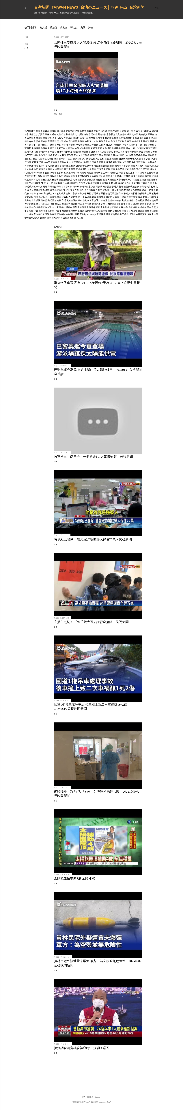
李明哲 (86, 155)
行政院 (123, 197)
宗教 (147, 169)
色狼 (41, 155)
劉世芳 (117, 151)
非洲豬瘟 (99, 134)
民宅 (113, 141)
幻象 (27, 183)
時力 (68, 197)
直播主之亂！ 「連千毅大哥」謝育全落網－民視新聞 (91, 622)
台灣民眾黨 (111, 204)
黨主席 (58, 162)
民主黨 (80, 217)
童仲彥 (70, 155)
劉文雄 (83, 193)
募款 (155, 138)
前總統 (138, 190)
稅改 (56, 172)
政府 (113, 155)
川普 (145, 144)
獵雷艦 (147, 179)
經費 (107, 158)
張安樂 (148, 176)
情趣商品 (154, 200)
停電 (108, 176)
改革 (105, 190)
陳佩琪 (124, 179)
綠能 (107, 165)
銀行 (61, 176)
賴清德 (53, 27)
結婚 (31, 169)
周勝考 (129, 158)
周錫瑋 (146, 141)
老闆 (31, 197)
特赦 (137, 138)
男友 (64, 162)
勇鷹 (108, 214)
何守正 (76, 186)
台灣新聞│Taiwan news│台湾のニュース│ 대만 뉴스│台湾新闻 (89, 7)
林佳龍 (48, 144)
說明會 (102, 176)
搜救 (129, 151)
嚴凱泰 (34, 134)
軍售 (102, 148)
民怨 (96, 144)
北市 (141, 151)
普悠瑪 (155, 131)
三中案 (39, 186)
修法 (36, 165)
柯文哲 (43, 27)
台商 (73, 162)
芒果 (128, 144)
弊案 (136, 155)
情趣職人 (93, 190)
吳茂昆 (69, 138)
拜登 (60, 217)
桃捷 (50, 193)
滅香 (152, 169)
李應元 (104, 200)
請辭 (111, 186)
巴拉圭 (71, 190)
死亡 (96, 155)
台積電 (62, 165)
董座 (68, 165)
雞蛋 (50, 138)
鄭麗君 (154, 179)
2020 (110, 144)
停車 (73, 169)
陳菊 (87, 141)
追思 (103, 169)
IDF (31, 158)
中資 (36, 210)
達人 (128, 193)
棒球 (121, 190)
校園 (45, 138)
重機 (111, 158)
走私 (96, 141)
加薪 (52, 176)
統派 (56, 158)
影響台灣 (133, 169)
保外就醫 (144, 138)
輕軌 (61, 169)
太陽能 (101, 165)
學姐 (98, 207)
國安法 (99, 186)
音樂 (68, 193)
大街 (128, 165)
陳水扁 (131, 138)
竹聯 (61, 179)
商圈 (147, 165)
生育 (70, 158)
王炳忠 (87, 186)
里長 (64, 144)
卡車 (85, 197)
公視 (134, 141)
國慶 (42, 179)
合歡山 (60, 186)
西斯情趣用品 (91, 165)
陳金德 (100, 183)
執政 (148, 158)
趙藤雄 (105, 151)
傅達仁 (121, 183)
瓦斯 (156, 165)
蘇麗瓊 (32, 186)
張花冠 (149, 148)
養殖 (146, 172)
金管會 (152, 172)
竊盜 (112, 165)
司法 (135, 197)
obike (41, 193)
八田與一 (45, 197)
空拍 (119, 200)
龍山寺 (30, 172)
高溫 (103, 162)
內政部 (141, 169)
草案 (94, 169)
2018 (77, 190)
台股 (57, 165)
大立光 (28, 204)
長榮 (75, 207)
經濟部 (118, 193)
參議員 (108, 148)
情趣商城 (77, 158)
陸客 (138, 183)
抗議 (52, 210)
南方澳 (42, 210)
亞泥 (154, 155)
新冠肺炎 (58, 214)
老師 (55, 155)
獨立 (154, 144)
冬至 (128, 210)
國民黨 (151, 134)
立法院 (129, 197)
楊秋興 (71, 210)
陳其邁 (107, 183)
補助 (97, 158)
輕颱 (96, 172)
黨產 (33, 138)
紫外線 (109, 162)
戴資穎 (71, 172)
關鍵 (75, 200)
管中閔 (103, 138)
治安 (150, 151)
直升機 (124, 151)
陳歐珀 (65, 204)
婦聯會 (83, 169)
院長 (117, 197)
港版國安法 (141, 214)
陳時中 (66, 214)
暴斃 (82, 131)
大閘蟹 (110, 179)
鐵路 (75, 204)
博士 (86, 207)
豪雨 (129, 141)
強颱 (142, 172)
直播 (146, 204)
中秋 (41, 151)
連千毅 (152, 204)
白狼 (137, 176)
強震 (126, 186)
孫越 (82, 138)
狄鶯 (121, 207)
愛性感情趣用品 (32, 217)
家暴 (76, 155)
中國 (124, 144)
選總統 (136, 204)
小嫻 (70, 186)
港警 (126, 204)
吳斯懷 (134, 210)
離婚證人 (93, 210)
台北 (149, 190)
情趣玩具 (115, 134)
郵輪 (82, 165)
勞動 (110, 210)
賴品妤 (34, 207)
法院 (36, 151)
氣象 (115, 162)
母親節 (51, 148)
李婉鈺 (69, 200)
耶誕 (27, 186)
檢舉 (123, 193)
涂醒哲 (142, 148)
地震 (116, 186)
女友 (69, 162)
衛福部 (91, 158)
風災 (92, 155)
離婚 (82, 186)
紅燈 (154, 176)
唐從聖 (99, 179)
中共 (57, 210)
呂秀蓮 (41, 207)
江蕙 (73, 193)
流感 (101, 155)
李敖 (98, 138)
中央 (153, 158)
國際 (33, 204)
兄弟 (83, 183)
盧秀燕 (103, 207)
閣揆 (66, 172)
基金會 (28, 141)
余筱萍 (110, 207)
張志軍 (135, 158)
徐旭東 (45, 158)
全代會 (113, 176)
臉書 (27, 158)
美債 (42, 131)
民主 (149, 207)
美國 (38, 200)
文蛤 (68, 131)
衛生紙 (131, 186)
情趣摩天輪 (59, 148)
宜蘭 (52, 204)
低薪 (154, 193)
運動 (70, 204)
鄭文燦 (83, 144)
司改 (31, 151)
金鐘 (105, 179)
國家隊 (54, 217)
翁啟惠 (92, 151)
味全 (130, 204)
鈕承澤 (28, 134)
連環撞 (74, 197)
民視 (89, 193)
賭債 (41, 169)
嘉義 (94, 197)
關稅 (38, 131)
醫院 (100, 210)
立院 (29, 162)
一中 (126, 155)
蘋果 (119, 162)
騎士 (80, 197)
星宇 (85, 204)
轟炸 (91, 131)
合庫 (150, 183)
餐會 (151, 138)
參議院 (43, 217)
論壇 (31, 210)
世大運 (115, 190)
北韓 (55, 183)
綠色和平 (81, 148)
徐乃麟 (92, 179)
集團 (110, 131)
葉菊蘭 (28, 148)
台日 (33, 200)
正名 (132, 172)
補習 (64, 155)
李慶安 (53, 151)
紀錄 (144, 207)
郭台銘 (74, 27)
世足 (119, 131)
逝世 (108, 169)
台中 (33, 144)
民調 (105, 144)
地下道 (67, 169)
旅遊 (54, 200)
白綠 (86, 134)
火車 (64, 197)
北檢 (73, 144)
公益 (82, 210)
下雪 (65, 186)
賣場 (78, 169)
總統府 (93, 183)
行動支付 (33, 176)
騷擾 (70, 176)
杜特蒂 (55, 179)
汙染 (155, 148)
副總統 (106, 197)
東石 (59, 207)
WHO (89, 214)
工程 (101, 144)
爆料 (36, 155)
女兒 (80, 155)
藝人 (38, 204)
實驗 (72, 131)
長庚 (63, 193)
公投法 (127, 172)
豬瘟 (124, 131)
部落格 (76, 138)
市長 (43, 204)
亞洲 (78, 165)
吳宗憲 (97, 204)
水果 (59, 144)
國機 (118, 148)
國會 (128, 148)
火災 (137, 165)
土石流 (118, 141)
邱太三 (60, 141)
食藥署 (41, 172)
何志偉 (123, 134)
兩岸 (61, 158)
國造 (123, 148)
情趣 (38, 141)
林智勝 (77, 183)
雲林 (152, 141)
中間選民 (63, 210)
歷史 (142, 200)
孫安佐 (62, 138)
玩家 (117, 165)
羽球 (77, 172)
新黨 (93, 186)
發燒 (77, 214)
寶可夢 (122, 165)
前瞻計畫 (38, 190)
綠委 (140, 155)
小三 (27, 155)
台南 (59, 197)
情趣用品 (147, 131)
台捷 (49, 217)
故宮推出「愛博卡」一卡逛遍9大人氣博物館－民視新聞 (93, 456)
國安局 (88, 176)
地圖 (88, 148)
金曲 (35, 158)
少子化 (85, 158)
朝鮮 (72, 183)
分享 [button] (26, 37)
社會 (26, 48)
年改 (68, 144)
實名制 (83, 214)
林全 (112, 197)
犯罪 (105, 131)
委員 (145, 197)
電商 (138, 162)
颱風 (83, 27)
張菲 (80, 179)
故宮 (59, 193)
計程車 (46, 151)
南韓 (105, 210)
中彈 (86, 131)
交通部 (97, 200)
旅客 (117, 169)
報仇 (38, 197)
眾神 (103, 193)
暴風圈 (90, 172)
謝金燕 (122, 158)
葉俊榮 (95, 176)
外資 (116, 138)
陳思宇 (107, 134)
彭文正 (48, 207)
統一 (65, 158)
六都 (77, 210)
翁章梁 (147, 186)
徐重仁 (144, 162)
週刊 (31, 155)
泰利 (107, 172)
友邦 (126, 190)
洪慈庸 (30, 165)
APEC (43, 183)
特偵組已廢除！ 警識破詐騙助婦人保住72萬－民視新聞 (93, 539)
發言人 (98, 151)
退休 (59, 155)
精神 (142, 176)
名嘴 (110, 200)
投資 (145, 134)
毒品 (121, 138)
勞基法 (101, 172)
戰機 (114, 148)
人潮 (124, 162)
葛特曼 (71, 134)
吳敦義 (57, 190)
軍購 (97, 148)
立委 (154, 207)
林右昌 (47, 162)
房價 (155, 151)
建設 (111, 151)
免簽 (59, 200)
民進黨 (39, 138)
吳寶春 (41, 134)
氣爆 (152, 165)
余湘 (114, 210)
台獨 (31, 179)
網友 (66, 141)
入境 (89, 169)
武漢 (47, 214)
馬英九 (131, 190)
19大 (130, 179)
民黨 (41, 162)
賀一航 (135, 134)
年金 (82, 190)
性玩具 (66, 183)
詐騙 (115, 131)
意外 (27, 169)
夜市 (80, 204)
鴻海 (52, 165)
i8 (34, 179)
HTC (82, 176)
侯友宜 (63, 27)
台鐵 (47, 172)
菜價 (61, 172)
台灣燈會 (52, 186)
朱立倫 (155, 197)
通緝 (100, 131)
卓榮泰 (92, 134)
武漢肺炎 (35, 214)
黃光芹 (139, 131)
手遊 (147, 200)
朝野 (121, 155)
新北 (149, 197)
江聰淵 (144, 183)
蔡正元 (55, 138)
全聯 (150, 162)
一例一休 (134, 148)
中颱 (52, 172)
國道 (116, 158)
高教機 (118, 214)
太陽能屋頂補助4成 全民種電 (74, 878)
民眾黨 (141, 210)
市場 (64, 200)
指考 (36, 193)
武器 (93, 148)
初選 (153, 186)
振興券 (132, 214)
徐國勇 (136, 179)
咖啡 (50, 169)
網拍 (142, 204)
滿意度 (30, 190)
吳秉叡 (44, 148)
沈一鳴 (28, 214)
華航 (47, 210)
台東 (99, 162)
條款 (128, 176)
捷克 (149, 214)
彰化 (102, 158)
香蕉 (96, 131)
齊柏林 (134, 193)
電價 (130, 207)
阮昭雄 (92, 207)
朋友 (145, 155)
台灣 (149, 144)
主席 (140, 144)
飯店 (80, 200)
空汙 (122, 169)
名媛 (77, 131)
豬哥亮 (143, 193)
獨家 (40, 176)
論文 (54, 207)
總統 (144, 190)
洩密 (78, 144)
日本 (43, 200)
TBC (86, 138)
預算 (43, 144)
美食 (134, 162)
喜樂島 (53, 134)
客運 (91, 200)
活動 (87, 210)
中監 (33, 141)
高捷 (46, 193)
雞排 (133, 176)
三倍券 (125, 214)
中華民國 (117, 144)
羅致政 (37, 148)
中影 (38, 144)
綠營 (121, 172)
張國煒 (90, 204)
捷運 (153, 190)
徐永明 (128, 183)
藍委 (150, 155)
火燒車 (56, 169)
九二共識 (79, 134)
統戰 (126, 207)
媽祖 (116, 207)
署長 (56, 176)
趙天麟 (114, 183)
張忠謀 (48, 179)
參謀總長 (154, 210)
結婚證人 (130, 200)
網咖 (66, 179)
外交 (100, 190)
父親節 (69, 148)
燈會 (133, 131)
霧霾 (45, 186)
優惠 (113, 169)
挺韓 (124, 210)
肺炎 (90, 27)
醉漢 (47, 141)
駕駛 (127, 169)
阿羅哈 (83, 172)
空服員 (80, 207)
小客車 (139, 141)
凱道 (98, 193)
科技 (73, 165)
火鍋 (88, 183)
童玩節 (58, 204)
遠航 (91, 141)
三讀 (99, 169)
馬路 (133, 165)
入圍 (40, 158)
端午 (74, 148)
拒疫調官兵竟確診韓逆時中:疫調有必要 (81, 1048)
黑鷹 (147, 210)
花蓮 (121, 186)
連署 (65, 134)
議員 (54, 144)
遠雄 (141, 179)
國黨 (36, 162)
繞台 (109, 190)
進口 (45, 155)
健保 (114, 200)
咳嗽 (72, 214)
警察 (146, 151)
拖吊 (45, 169)
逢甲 (142, 165)
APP (36, 172)
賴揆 (52, 190)
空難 (31, 183)
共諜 (124, 200)
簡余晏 (106, 186)
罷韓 (119, 210)
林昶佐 (120, 204)
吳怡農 (102, 214)
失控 (141, 134)
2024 (137, 172)
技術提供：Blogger (94, 1097)
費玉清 (85, 179)
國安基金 (61, 131)
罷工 (129, 131)
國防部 (71, 141)
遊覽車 (86, 200)
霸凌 (137, 200)
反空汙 (60, 134)
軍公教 (46, 176)
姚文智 (60, 151)
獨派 (51, 158)
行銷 (129, 162)
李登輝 (92, 138)
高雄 (77, 193)
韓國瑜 (53, 131)
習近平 (134, 144)
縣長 (47, 204)
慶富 (133, 183)
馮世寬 (37, 183)
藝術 (27, 151)
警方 (66, 176)
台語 (149, 193)
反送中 (69, 207)
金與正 (95, 214)
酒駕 (82, 141)
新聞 (94, 193)
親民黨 (85, 151)
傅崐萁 (135, 151)
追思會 (100, 197)
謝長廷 (48, 200)
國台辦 (142, 158)
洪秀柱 (28, 200)
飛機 (77, 141)
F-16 (117, 155)
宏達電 (76, 176)
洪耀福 (110, 138)
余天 (86, 190)
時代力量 (77, 151)
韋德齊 (155, 214)
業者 (43, 141)
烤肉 (75, 179)
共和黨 (73, 217)
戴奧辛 (117, 179)
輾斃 (135, 207)
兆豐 (131, 155)
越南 (47, 131)
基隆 (53, 162)
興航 (101, 141)
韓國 (60, 183)
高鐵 (89, 197)
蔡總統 (46, 190)
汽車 (105, 141)
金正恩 (49, 183)
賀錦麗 (66, 217)
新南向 (79, 162)
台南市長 (139, 186)
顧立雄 (30, 193)
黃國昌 (107, 155)
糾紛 (36, 169)
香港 (140, 197)
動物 (129, 134)
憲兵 (94, 162)
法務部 (53, 141)
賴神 (63, 207)
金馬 (154, 183)
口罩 (42, 214)
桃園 (125, 138)
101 (54, 193)
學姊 (47, 134)
